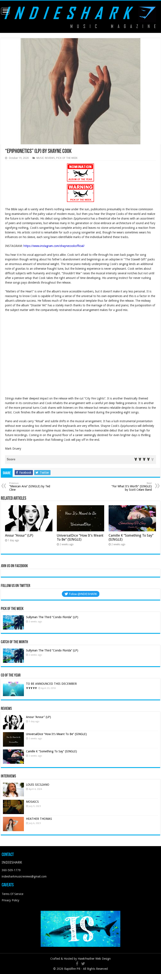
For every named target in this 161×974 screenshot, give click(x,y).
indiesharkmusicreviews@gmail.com (24, 876)
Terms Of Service (12, 894)
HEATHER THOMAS (39, 818)
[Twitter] (83, 963)
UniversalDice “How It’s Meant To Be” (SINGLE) (80, 537)
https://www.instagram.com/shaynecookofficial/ (53, 246)
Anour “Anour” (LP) (19, 535)
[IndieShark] (80, 16)
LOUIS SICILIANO (38, 784)
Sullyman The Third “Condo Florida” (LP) (52, 617)
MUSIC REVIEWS (45, 158)
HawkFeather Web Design (94, 958)
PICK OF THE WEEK (67, 158)
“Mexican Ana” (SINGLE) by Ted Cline (29, 486)
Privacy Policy (10, 900)
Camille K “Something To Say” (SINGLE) (51, 751)
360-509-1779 (11, 870)
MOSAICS (32, 801)
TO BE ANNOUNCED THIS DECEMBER (51, 683)
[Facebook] (77, 963)
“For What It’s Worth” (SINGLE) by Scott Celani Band (132, 486)
